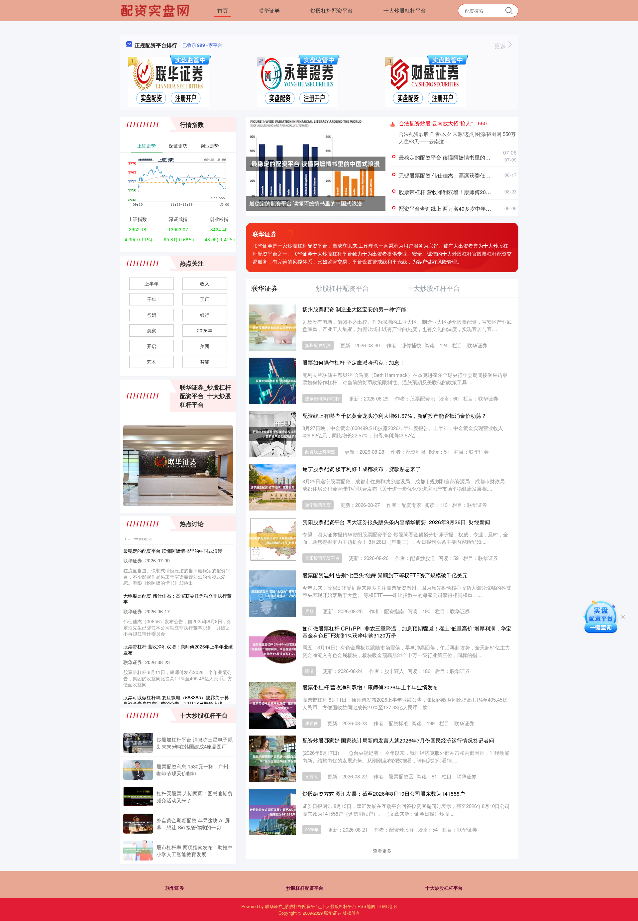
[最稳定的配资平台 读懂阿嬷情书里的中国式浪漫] (315, 163)
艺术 (151, 361)
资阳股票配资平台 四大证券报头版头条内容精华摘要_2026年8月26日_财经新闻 (396, 522)
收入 (204, 283)
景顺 (309, 611)
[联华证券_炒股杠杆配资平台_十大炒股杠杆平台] (156, 10)
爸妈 (151, 314)
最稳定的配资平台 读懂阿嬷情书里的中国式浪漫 (305, 203)
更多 (501, 45)
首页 (222, 10)
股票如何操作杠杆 (322, 398)
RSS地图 (366, 906)
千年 (151, 299)
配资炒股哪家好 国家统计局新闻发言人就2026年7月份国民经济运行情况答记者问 (398, 740)
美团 (204, 346)
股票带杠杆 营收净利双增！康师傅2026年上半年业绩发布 (466, 192)
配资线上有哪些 (320, 451)
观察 (151, 330)
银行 (204, 314)
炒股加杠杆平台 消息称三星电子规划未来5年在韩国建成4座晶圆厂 (195, 743)
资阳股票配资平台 (322, 558)
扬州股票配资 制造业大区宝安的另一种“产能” (355, 309)
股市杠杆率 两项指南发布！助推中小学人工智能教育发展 (195, 851)
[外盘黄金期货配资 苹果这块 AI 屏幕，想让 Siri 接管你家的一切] (138, 824)
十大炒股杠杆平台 (404, 10)
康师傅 (311, 723)
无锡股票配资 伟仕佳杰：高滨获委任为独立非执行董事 (463, 175)
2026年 (312, 829)
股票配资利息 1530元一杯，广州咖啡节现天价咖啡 (192, 770)
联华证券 (269, 10)
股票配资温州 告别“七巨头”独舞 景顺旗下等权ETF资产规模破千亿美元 (385, 575)
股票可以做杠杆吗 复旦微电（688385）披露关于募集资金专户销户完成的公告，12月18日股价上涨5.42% (176, 689)
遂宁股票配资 (318, 505)
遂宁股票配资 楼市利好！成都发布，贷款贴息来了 (361, 469)
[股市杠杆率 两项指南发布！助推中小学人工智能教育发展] (138, 851)
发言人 (311, 776)
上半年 (152, 283)
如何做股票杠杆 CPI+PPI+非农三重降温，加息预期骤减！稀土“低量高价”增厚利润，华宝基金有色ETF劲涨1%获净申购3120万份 (406, 632)
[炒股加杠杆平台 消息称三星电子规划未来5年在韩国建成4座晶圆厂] (138, 743)
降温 (309, 671)
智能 (204, 361)
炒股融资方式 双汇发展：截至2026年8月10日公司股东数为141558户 (383, 793)
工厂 (204, 299)
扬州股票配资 (318, 345)
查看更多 (382, 850)
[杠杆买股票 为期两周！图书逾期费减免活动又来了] (138, 797)
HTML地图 (386, 906)
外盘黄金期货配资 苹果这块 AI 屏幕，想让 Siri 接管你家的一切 (193, 824)
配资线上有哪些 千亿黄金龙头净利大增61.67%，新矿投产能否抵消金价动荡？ (394, 415)
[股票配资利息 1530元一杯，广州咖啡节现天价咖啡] (138, 770)
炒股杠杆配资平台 (331, 10)
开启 (151, 346)
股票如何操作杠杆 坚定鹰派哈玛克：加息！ (353, 362)
